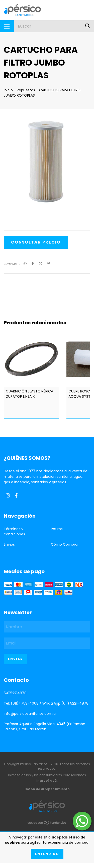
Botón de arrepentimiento (47, 789)
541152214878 (15, 693)
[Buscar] (87, 26)
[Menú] (7, 26)
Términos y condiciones (14, 531)
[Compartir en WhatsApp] (25, 263)
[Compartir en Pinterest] (48, 263)
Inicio (8, 90)
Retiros (57, 528)
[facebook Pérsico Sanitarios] (16, 495)
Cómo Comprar (65, 544)
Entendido (47, 854)
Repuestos (26, 90)
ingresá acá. (47, 780)
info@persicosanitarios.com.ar (30, 713)
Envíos (9, 544)
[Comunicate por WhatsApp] (82, 821)
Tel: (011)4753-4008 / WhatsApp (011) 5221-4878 (46, 703)
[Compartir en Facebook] (33, 263)
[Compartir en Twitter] (40, 263)
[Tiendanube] (47, 823)
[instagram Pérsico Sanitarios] (8, 495)
